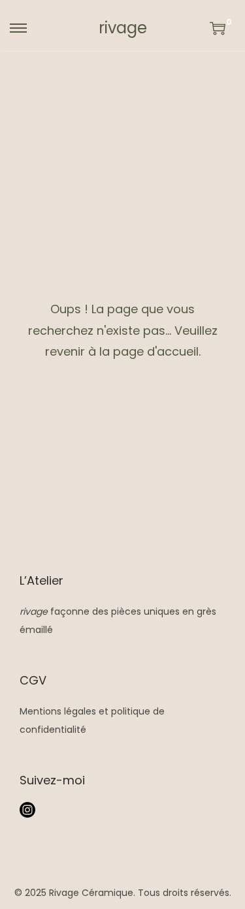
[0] (217, 28)
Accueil (93, 93)
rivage (123, 28)
